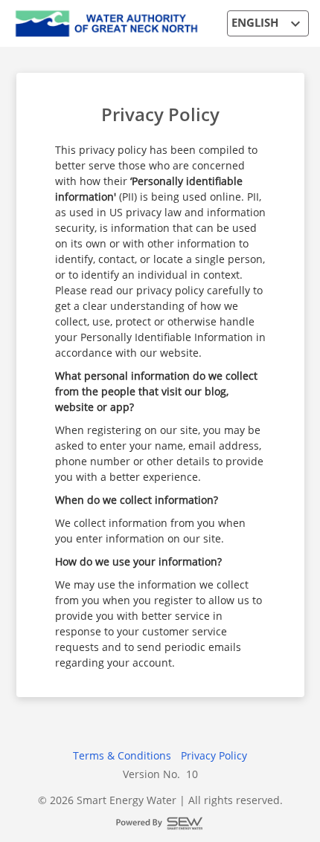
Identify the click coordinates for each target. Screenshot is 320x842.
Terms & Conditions (122, 755)
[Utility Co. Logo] (106, 22)
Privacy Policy (160, 114)
